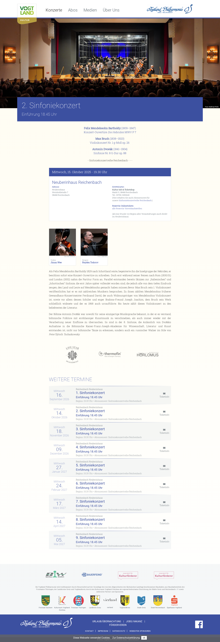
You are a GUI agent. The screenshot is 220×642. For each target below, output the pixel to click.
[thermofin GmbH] (110, 354)
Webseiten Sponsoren (140, 631)
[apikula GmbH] (127, 574)
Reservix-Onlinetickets (122, 205)
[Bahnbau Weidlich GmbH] (56, 574)
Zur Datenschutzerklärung (126, 637)
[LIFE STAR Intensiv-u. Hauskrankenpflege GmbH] (72, 354)
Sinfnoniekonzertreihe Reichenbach (135, 200)
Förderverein (117, 625)
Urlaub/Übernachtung (107, 621)
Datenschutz (118, 631)
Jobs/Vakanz (134, 621)
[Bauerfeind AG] (92, 574)
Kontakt (89, 631)
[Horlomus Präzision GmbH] (147, 354)
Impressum (103, 631)
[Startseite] (27, 13)
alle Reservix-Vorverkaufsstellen (127, 208)
